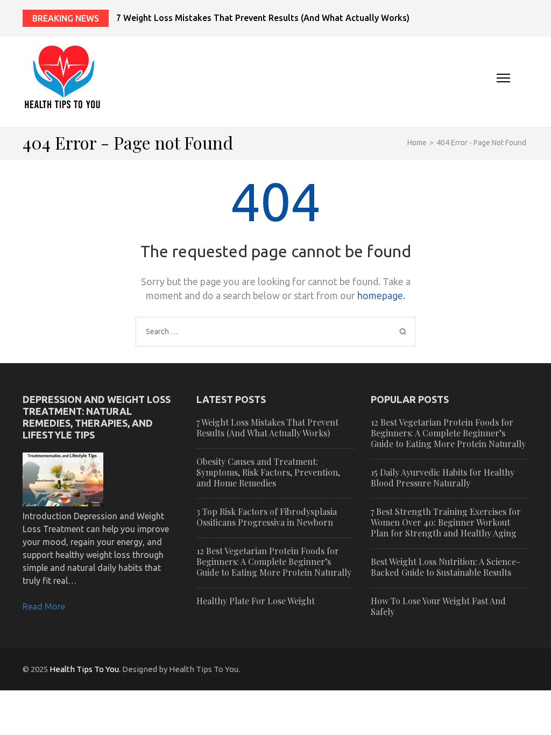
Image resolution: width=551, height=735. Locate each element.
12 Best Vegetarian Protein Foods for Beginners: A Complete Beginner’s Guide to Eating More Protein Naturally (273, 561)
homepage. (381, 295)
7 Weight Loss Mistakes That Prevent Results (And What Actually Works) (262, 18)
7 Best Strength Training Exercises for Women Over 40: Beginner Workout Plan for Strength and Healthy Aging (446, 522)
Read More (44, 606)
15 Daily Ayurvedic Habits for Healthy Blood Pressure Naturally (442, 478)
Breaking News (65, 18)
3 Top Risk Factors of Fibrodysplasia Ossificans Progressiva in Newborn (266, 517)
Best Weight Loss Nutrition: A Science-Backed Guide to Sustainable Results (445, 567)
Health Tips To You (84, 669)
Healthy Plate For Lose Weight (255, 600)
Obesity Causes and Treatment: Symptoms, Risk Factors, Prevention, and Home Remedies (268, 472)
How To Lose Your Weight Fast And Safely (438, 606)
